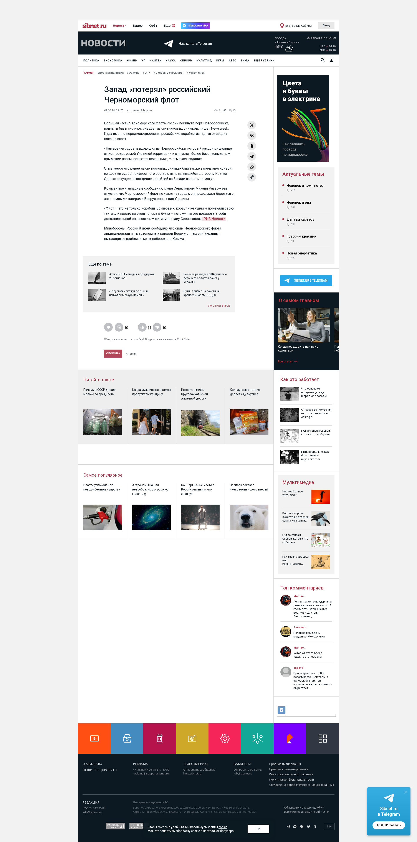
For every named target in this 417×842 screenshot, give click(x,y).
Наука (171, 60)
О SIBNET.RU (92, 764)
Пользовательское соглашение (291, 774)
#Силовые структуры (168, 72)
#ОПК (146, 72)
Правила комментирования (288, 769)
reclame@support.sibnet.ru (151, 773)
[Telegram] (251, 156)
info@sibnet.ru (92, 812)
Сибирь (186, 60)
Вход (326, 25)
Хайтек (155, 60)
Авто (233, 60)
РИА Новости (214, 219)
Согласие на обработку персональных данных (301, 785)
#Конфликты (195, 72)
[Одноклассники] (251, 146)
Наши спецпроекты (100, 770)
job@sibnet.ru (243, 773)
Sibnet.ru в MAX (198, 25)
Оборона (113, 353)
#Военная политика (111, 72)
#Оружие (133, 72)
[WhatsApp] (251, 166)
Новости (119, 25)
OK (258, 829)
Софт (153, 25)
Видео (138, 25)
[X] (251, 125)
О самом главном (299, 300)
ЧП (143, 60)
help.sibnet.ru (192, 773)
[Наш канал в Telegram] (201, 50)
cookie (222, 827)
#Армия (88, 72)
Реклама (140, 764)
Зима (245, 60)
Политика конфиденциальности (291, 779)
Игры (220, 60)
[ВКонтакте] (251, 135)
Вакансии (242, 764)
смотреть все (219, 305)
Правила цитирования (285, 764)
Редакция (91, 802)
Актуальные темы (303, 174)
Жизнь (132, 60)
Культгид (204, 60)
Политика (91, 60)
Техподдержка (195, 764)
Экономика (113, 60)
